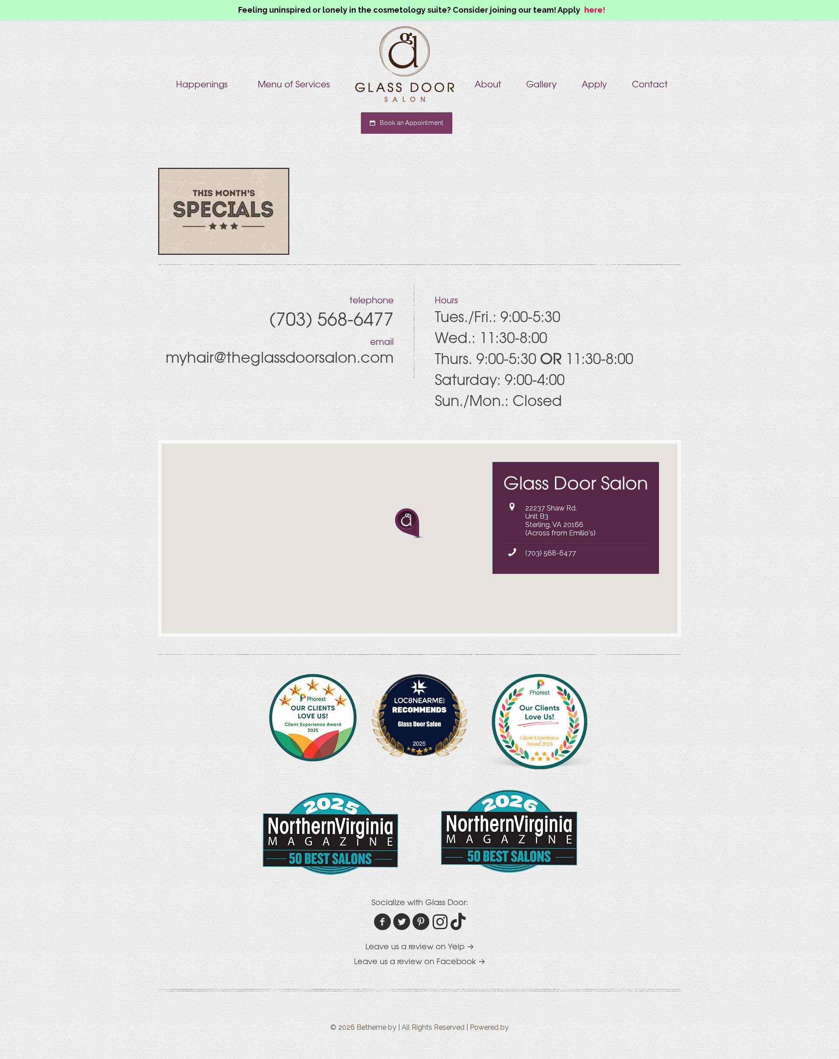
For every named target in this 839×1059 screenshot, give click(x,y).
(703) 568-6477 (550, 553)
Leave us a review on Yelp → (419, 946)
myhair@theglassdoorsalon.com (280, 357)
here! (594, 9)
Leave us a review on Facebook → (419, 961)
